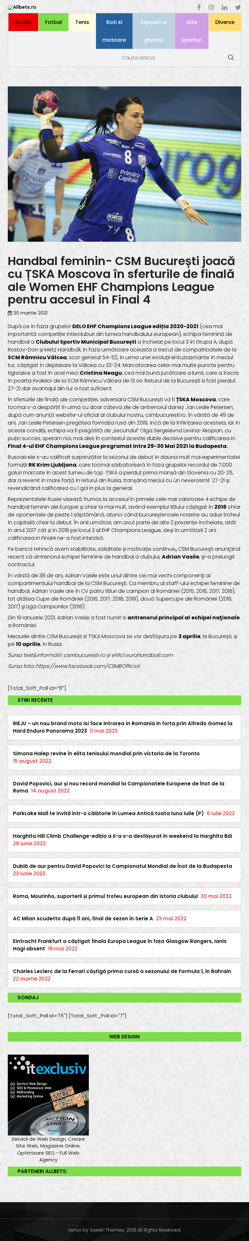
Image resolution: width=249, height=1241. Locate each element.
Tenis (82, 22)
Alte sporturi (191, 31)
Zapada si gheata (153, 31)
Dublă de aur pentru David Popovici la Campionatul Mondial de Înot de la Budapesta (122, 866)
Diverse (224, 22)
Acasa (23, 22)
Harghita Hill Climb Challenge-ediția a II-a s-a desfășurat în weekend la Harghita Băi (122, 836)
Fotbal (53, 22)
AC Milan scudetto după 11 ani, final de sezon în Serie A (83, 918)
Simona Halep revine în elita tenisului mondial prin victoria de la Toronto (106, 753)
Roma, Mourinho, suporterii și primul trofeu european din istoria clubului (105, 896)
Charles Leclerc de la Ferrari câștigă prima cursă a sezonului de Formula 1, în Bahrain (122, 971)
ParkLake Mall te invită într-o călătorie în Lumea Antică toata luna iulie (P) (108, 813)
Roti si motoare (114, 31)
